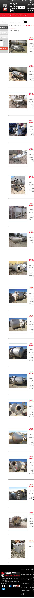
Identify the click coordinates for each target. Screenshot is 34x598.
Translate (21, 7)
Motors (27, 583)
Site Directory (29, 587)
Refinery (23, 574)
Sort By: (16, 30)
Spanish (23, 590)
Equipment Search (18, 25)
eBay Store (22, 593)
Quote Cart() (28, 1)
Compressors (29, 579)
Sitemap (23, 587)
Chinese (28, 590)
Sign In (21, 1)
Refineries (28, 574)
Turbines (23, 583)
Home (8, 1)
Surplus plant (29, 569)
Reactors (23, 579)
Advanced (30, 22)
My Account (15, 1)
